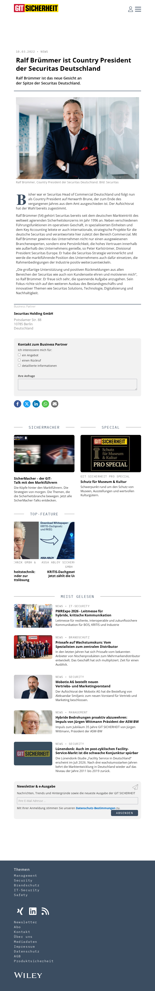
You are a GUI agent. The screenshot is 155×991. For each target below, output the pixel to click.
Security (76, 677)
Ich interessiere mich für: (35, 350)
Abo (17, 927)
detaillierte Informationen (39, 366)
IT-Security (79, 606)
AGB (17, 956)
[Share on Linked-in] (36, 403)
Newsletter (25, 922)
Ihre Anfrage (26, 376)
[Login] (130, 9)
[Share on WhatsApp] (45, 403)
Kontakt (22, 932)
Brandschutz (79, 637)
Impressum (24, 946)
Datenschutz (27, 951)
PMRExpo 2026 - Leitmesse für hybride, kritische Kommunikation (83, 613)
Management (78, 712)
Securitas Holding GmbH (33, 313)
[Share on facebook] (17, 403)
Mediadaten (25, 942)
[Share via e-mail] (54, 403)
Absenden (124, 813)
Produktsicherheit (34, 961)
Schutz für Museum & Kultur (104, 481)
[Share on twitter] (26, 403)
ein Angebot (30, 355)
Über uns (23, 937)
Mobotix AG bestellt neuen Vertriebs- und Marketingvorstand (83, 684)
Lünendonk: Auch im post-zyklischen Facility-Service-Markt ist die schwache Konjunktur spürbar (97, 751)
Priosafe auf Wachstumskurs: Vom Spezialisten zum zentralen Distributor (87, 644)
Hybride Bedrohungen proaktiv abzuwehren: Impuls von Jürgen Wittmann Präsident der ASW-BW (97, 719)
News (44, 51)
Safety (21, 895)
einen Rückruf (31, 360)
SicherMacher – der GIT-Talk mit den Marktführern (35, 480)
